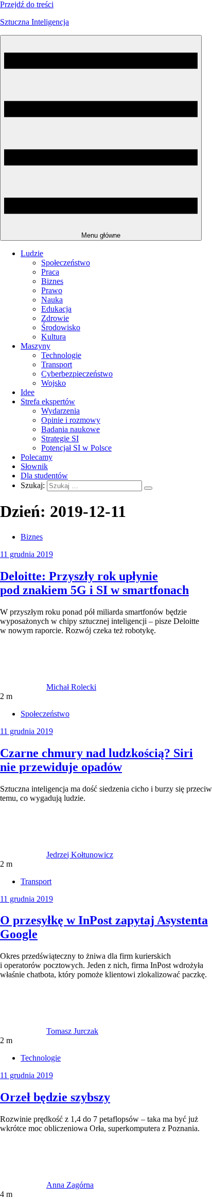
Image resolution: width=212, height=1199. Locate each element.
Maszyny (35, 346)
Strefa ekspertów (48, 401)
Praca (50, 271)
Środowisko (60, 327)
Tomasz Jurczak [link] (72, 1031)
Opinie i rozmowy (70, 420)
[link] (23, 687)
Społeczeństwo (65, 262)
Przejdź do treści (27, 4)
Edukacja (56, 309)
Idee (27, 392)
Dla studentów (44, 475)
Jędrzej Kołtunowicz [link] (79, 854)
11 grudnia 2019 (26, 554)
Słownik (34, 466)
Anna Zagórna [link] (70, 1184)
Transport (56, 364)
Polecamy (36, 457)
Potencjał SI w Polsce (76, 447)
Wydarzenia (60, 410)
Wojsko (53, 383)
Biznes (52, 281)
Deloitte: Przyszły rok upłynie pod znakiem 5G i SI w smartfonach (94, 583)
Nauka (52, 299)
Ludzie (32, 253)
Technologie (61, 355)
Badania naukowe (70, 429)
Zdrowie (55, 318)
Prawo (51, 290)
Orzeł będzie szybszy (55, 1097)
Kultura (53, 336)
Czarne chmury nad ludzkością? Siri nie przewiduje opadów (96, 760)
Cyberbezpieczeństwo (77, 373)
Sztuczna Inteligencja (34, 21)
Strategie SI (60, 438)
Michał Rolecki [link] (71, 687)
